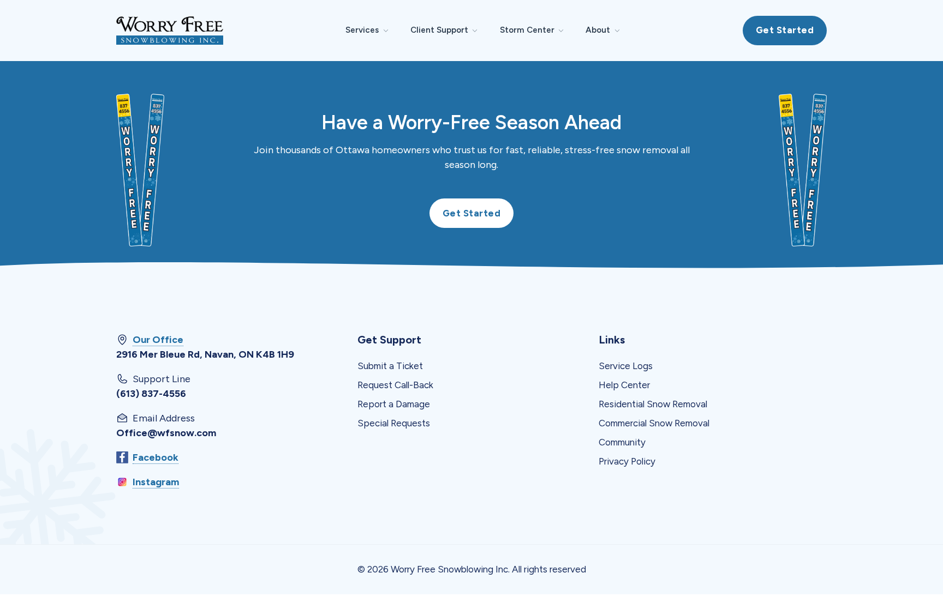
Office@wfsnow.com (166, 433)
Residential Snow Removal (653, 404)
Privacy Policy (627, 461)
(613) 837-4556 (151, 394)
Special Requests (393, 423)
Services (362, 30)
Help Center (624, 384)
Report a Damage (393, 404)
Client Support (439, 30)
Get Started (785, 30)
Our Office (158, 340)
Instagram (156, 482)
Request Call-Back (395, 384)
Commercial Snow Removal (654, 423)
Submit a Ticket (390, 365)
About (598, 30)
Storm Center (527, 30)
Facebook (155, 457)
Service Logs (626, 365)
